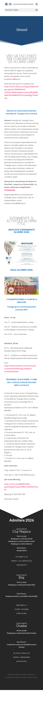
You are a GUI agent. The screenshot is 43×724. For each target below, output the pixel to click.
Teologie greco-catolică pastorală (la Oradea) (21, 633)
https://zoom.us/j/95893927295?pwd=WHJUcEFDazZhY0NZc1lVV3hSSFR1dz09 (21, 487)
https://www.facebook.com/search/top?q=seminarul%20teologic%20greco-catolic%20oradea (20, 369)
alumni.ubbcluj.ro (13, 79)
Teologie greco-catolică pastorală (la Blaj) (21, 585)
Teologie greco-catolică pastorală (21, 539)
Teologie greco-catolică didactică (21, 544)
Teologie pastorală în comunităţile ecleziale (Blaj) (21, 596)
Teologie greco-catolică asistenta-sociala (21, 541)
